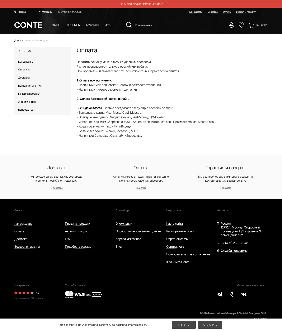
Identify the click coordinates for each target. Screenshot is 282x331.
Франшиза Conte (178, 262)
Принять (183, 324)
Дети (108, 25)
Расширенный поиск (180, 231)
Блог (119, 246)
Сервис (18, 210)
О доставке (57, 187)
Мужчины (92, 25)
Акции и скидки (76, 231)
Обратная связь (177, 239)
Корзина (262, 24)
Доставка (213, 11)
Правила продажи (77, 223)
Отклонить (210, 324)
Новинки (55, 25)
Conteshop (122, 210)
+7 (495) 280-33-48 (71, 12)
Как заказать (195, 11)
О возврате (225, 187)
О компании (124, 223)
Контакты (222, 210)
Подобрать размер (78, 246)
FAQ (67, 239)
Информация (174, 210)
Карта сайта (174, 223)
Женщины (73, 25)
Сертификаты (175, 246)
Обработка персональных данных (139, 231)
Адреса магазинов (128, 239)
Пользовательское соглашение (188, 254)
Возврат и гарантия (246, 11)
